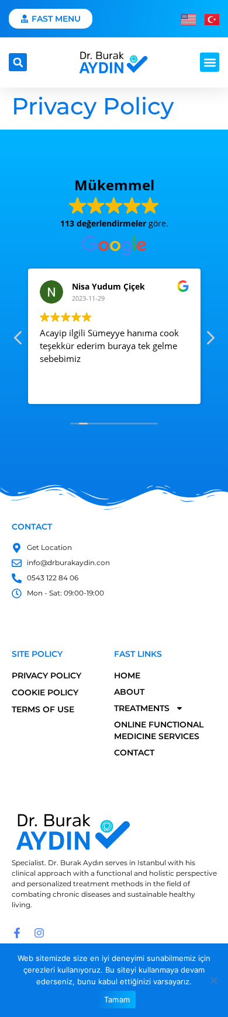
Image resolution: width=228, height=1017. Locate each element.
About (129, 692)
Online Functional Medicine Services (158, 730)
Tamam (117, 999)
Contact (134, 752)
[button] (18, 62)
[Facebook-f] (17, 933)
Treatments (142, 708)
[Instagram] (39, 933)
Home (127, 675)
